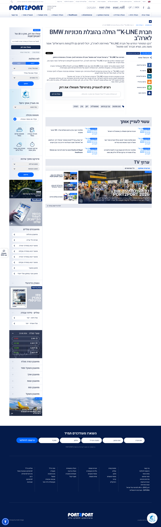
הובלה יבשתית (57, 15)
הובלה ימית (134, 15)
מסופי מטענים (111, 476)
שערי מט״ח (92, 2)
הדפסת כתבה (142, 93)
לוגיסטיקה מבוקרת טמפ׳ (25, 471)
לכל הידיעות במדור (55, 206)
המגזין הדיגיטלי (32, 283)
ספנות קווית (112, 468)
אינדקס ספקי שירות (126, 2)
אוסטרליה (94, 106)
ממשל (53, 476)
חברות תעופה (92, 468)
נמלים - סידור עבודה (30, 313)
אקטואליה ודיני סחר (49, 482)
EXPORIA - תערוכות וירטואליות (140, 490)
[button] (150, 21)
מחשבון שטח (33, 381)
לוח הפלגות (137, 2)
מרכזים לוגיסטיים (27, 474)
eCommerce (87, 15)
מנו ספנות (116, 106)
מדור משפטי (42, 15)
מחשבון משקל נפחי (30, 368)
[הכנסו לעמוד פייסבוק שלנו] (25, 212)
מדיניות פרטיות (145, 479)
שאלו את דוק (56, 94)
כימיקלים (113, 482)
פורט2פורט (148, 25)
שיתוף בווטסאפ (141, 87)
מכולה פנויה (36, 52)
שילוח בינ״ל (29, 468)
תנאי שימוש (146, 476)
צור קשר (14, 15)
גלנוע (114, 474)
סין (82, 106)
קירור (114, 479)
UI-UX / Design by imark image (14, 520)
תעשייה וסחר (28, 15)
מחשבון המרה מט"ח (30, 362)
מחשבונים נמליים (113, 2)
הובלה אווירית (119, 15)
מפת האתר (146, 474)
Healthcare (73, 15)
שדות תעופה (93, 476)
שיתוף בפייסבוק (141, 65)
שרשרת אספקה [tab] (144, 168)
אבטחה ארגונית (50, 479)
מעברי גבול (72, 476)
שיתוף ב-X (143, 71)
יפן (87, 106)
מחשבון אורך (33, 374)
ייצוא (32, 63)
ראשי (144, 2)
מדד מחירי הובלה (24, 52)
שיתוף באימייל (142, 82)
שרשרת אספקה (103, 15)
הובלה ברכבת (72, 471)
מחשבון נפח (33, 387)
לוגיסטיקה (29, 479)
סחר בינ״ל (52, 468)
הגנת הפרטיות (145, 485)
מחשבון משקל (32, 394)
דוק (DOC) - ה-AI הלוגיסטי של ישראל (138, 487)
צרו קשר (59, 2)
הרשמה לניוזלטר (68, 2)
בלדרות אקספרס (91, 471)
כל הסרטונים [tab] (129, 168)
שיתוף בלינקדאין (141, 76)
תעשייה (52, 471)
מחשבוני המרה (101, 2)
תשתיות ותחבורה (70, 474)
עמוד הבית (146, 15)
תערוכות (30, 482)
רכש (31, 476)
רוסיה (76, 106)
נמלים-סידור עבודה (81, 2)
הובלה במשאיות (71, 468)
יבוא (18, 63)
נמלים (114, 471)
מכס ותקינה (51, 474)
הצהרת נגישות (145, 482)
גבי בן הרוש (105, 106)
